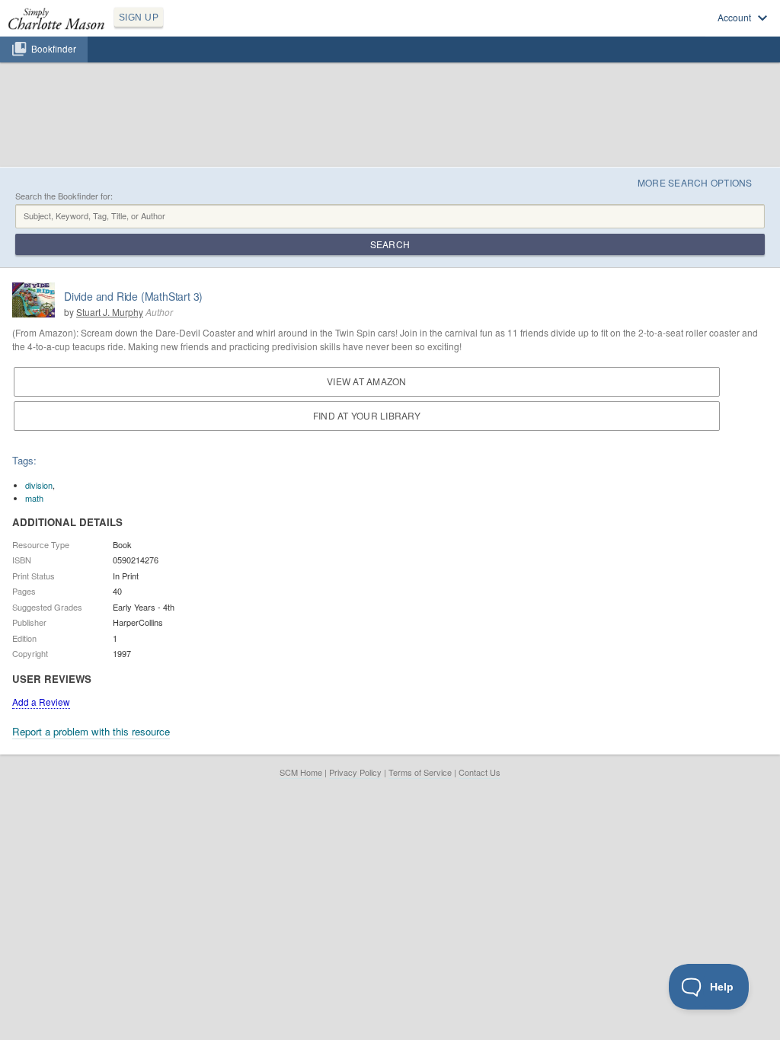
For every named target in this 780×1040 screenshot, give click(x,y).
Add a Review (41, 701)
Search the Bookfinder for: (64, 196)
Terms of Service (420, 772)
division (39, 485)
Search (390, 244)
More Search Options (695, 182)
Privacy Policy (355, 772)
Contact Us (479, 772)
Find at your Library (366, 415)
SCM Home (301, 772)
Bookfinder (53, 49)
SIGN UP (138, 17)
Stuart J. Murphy (109, 311)
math (34, 498)
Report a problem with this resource (91, 731)
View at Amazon (366, 381)
